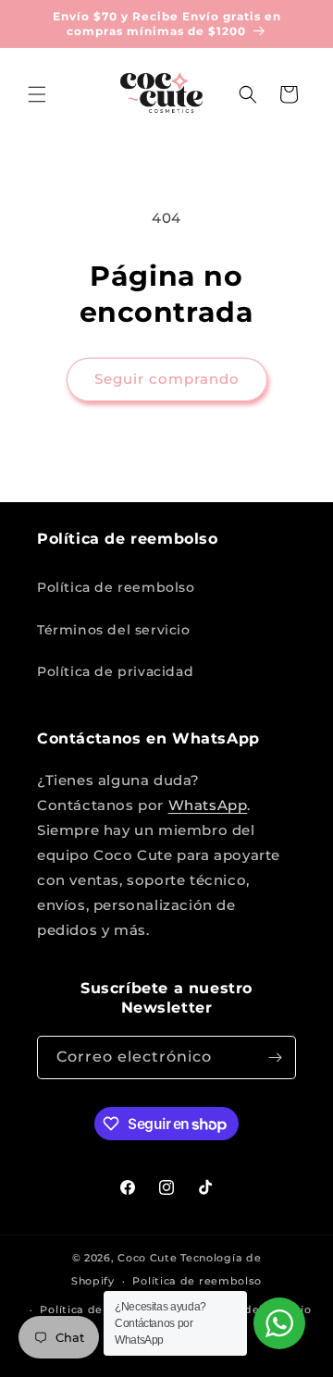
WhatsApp (208, 805)
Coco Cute (147, 1257)
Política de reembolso (116, 587)
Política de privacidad (115, 671)
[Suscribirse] (274, 1057)
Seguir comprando (167, 378)
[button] (37, 94)
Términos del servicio (114, 629)
